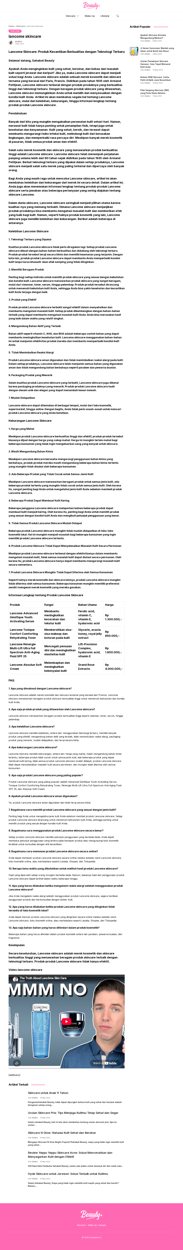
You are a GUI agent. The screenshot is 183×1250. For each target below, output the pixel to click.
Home (11, 26)
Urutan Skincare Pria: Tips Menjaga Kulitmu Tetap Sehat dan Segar (73, 1113)
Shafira (18, 41)
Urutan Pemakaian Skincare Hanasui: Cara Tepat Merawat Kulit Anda (155, 64)
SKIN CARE (15, 31)
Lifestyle (105, 15)
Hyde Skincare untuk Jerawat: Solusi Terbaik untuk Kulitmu (68, 1174)
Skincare (70, 15)
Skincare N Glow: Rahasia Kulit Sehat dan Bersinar (62, 1132)
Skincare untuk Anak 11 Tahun (48, 1093)
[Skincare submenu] (86, 1225)
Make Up (90, 15)
